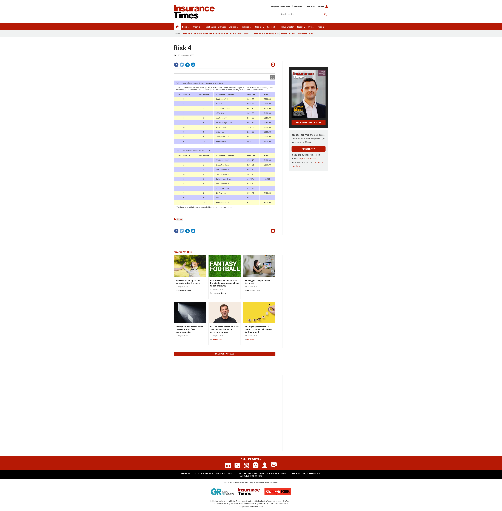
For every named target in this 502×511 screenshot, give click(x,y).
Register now (308, 149)
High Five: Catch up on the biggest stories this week (188, 281)
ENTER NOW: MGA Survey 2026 (265, 33)
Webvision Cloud (257, 506)
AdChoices (272, 473)
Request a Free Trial (281, 6)
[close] (275, 59)
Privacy (231, 473)
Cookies (283, 473)
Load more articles (224, 354)
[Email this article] (193, 64)
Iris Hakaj (250, 339)
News (179, 219)
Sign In (321, 6)
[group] (320, 26)
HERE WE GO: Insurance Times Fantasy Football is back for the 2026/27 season (216, 33)
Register (298, 6)
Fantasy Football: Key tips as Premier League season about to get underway (224, 283)
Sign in (242, 59)
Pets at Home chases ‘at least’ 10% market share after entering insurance (224, 329)
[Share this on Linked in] (187, 64)
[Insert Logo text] (194, 17)
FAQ (304, 473)
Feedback (313, 473)
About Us (185, 473)
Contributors (244, 473)
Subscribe (310, 6)
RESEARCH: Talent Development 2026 (297, 33)
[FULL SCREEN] (272, 77)
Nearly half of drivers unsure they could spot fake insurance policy (189, 329)
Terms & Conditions (215, 473)
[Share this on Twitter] (181, 64)
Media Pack (259, 473)
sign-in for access (307, 158)
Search (325, 14)
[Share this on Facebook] (176, 64)
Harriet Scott (218, 339)
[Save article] (273, 64)
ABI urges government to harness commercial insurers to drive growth (258, 329)
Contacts (197, 473)
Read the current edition (308, 122)
